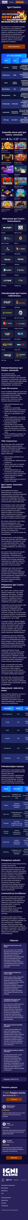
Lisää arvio (14, 1099)
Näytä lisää (14, 1157)
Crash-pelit (17, 139)
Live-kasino (11, 139)
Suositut (3, 139)
